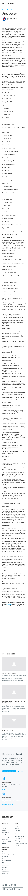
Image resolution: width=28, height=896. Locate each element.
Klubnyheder (5, 9)
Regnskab (4, 867)
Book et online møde (9, 771)
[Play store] (18, 889)
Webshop (4, 862)
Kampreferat (5, 873)
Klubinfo (17, 845)
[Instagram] (12, 885)
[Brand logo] (9, 3)
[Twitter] (9, 885)
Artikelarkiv (5, 834)
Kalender (4, 851)
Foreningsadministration (21, 843)
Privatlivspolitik (6, 839)
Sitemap (4, 843)
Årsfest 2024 (14, 9)
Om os (4, 828)
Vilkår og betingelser (7, 841)
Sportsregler (18, 830)
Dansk (5, 819)
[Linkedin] (15, 885)
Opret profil (20, 771)
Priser (4, 789)
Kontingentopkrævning (8, 854)
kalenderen (8, 604)
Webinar (17, 828)
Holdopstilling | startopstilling (6, 870)
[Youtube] (6, 885)
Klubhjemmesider (19, 836)
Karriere (4, 830)
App (3, 858)
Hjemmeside (5, 856)
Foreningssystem (6, 860)
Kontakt (4, 826)
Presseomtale (5, 832)
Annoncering (5, 837)
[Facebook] (3, 885)
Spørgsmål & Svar (19, 826)
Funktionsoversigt (7, 804)
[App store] (7, 889)
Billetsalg (17, 841)
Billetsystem (5, 865)
